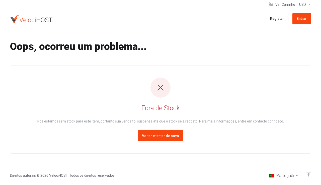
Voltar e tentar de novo (160, 136)
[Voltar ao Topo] (308, 174)
